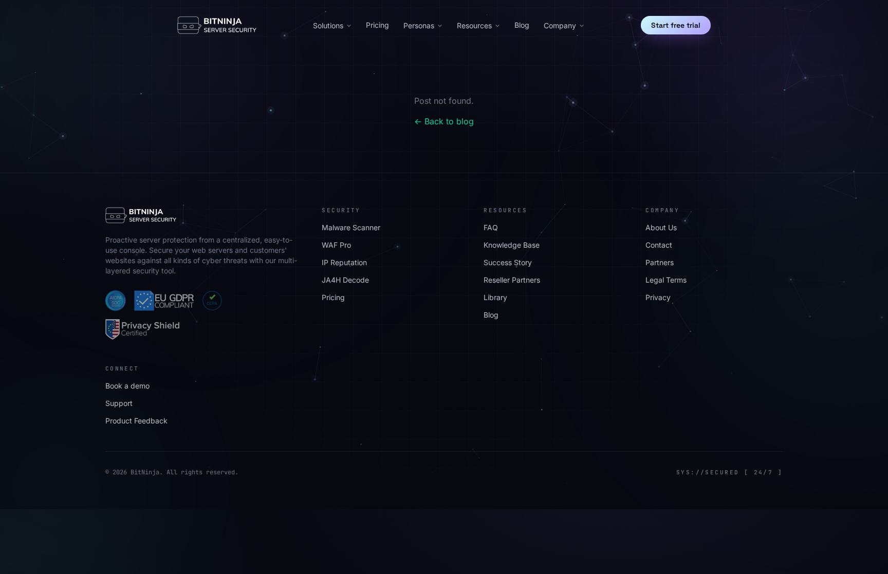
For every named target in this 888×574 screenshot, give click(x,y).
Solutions (328, 25)
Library (495, 297)
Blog (521, 25)
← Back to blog (444, 121)
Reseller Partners (512, 279)
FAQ (491, 227)
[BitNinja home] (216, 25)
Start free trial (675, 25)
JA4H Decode (345, 279)
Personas (418, 25)
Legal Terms (666, 279)
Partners (659, 262)
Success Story (508, 262)
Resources (474, 25)
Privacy (658, 297)
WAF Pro (336, 244)
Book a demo (127, 385)
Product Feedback (136, 420)
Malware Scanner (351, 227)
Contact (658, 244)
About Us (661, 227)
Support (119, 403)
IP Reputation (344, 262)
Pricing (377, 25)
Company (560, 25)
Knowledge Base (512, 244)
